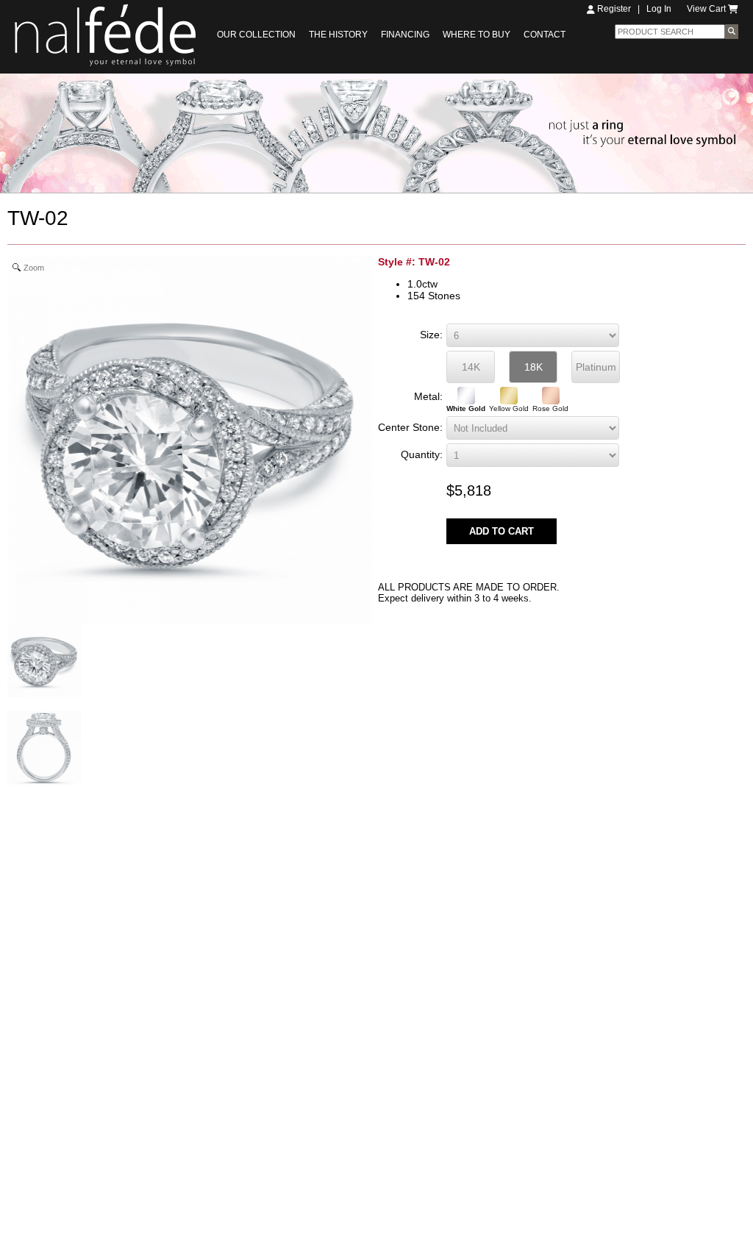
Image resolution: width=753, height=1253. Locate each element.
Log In (658, 9)
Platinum (596, 367)
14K (471, 367)
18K (533, 367)
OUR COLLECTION (256, 34)
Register (613, 9)
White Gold (465, 408)
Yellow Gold (509, 408)
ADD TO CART (501, 531)
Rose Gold (550, 408)
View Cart (707, 9)
